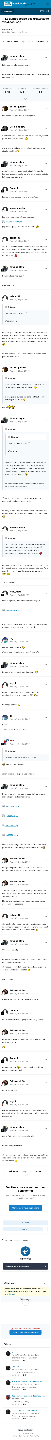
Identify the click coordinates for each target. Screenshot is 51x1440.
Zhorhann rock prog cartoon (24, 1358)
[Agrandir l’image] (10, 806)
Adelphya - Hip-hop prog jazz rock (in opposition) (28, 1381)
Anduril (8, 29)
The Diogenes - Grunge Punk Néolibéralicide (25, 1410)
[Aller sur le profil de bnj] (5, 640)
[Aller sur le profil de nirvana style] (5, 57)
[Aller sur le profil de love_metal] (5, 593)
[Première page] (4, 42)
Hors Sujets (22, 32)
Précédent (12, 42)
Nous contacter (25, 1430)
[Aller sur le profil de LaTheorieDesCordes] (8, 1353)
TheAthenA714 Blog (20, 1401)
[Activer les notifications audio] (45, 1283)
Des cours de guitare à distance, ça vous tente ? (28, 1396)
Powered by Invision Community (25, 1436)
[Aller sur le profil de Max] (8, 1397)
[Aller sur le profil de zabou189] (5, 239)
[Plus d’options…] (46, 57)
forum (11, 1294)
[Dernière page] (47, 42)
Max (17, 1398)
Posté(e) (19, 59)
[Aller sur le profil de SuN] (5, 742)
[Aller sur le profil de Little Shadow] (5, 128)
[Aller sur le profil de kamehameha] (5, 210)
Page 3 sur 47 (27, 43)
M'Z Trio (15, 1367)
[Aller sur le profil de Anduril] (5, 189)
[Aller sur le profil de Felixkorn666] (5, 860)
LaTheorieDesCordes (24, 1355)
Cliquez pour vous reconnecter (25, 1332)
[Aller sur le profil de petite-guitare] (5, 108)
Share (26, 1223)
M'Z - (14, 1352)
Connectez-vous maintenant (25, 1208)
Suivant (40, 42)
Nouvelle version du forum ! (18, 1266)
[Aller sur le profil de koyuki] (5, 685)
